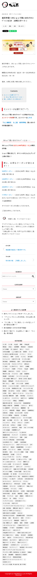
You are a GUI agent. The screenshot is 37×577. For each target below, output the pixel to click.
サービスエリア (17, 464)
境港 (21, 523)
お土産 (16, 344)
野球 (22, 518)
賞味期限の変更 (20, 515)
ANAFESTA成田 (20, 439)
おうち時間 (6, 349)
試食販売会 (31, 410)
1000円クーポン (7, 179)
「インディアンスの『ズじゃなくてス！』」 (14, 505)
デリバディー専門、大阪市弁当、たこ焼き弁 (14, 552)
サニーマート (12, 449)
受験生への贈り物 (7, 405)
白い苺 (4, 554)
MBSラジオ (6, 459)
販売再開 (25, 464)
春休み (24, 410)
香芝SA (9, 537)
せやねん (5, 479)
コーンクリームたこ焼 (22, 376)
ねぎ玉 (26, 413)
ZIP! (31, 444)
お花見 (22, 491)
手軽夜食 (5, 486)
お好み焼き (11, 376)
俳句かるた (11, 371)
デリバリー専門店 (7, 415)
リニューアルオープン (8, 457)
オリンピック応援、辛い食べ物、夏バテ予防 (14, 564)
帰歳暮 (4, 371)
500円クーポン (7, 171)
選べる (30, 405)
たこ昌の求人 (23, 435)
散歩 (19, 361)
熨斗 (10, 393)
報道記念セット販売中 (21, 554)
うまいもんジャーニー (8, 444)
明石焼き (23, 347)
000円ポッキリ (7, 562)
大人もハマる (17, 403)
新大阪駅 (30, 356)
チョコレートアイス (17, 364)
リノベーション (7, 400)
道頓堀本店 (12, 361)
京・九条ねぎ (14, 349)
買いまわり (21, 26)
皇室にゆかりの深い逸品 (20, 469)
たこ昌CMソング (7, 469)
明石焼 (4, 347)
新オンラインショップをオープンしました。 (19, 314)
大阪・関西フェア (7, 523)
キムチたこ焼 (6, 364)
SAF (31, 493)
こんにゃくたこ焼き (14, 386)
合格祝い (24, 391)
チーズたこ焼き (26, 359)
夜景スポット (29, 496)
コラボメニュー (14, 437)
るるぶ (27, 527)
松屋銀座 (5, 527)
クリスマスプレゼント (24, 474)
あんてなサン (13, 540)
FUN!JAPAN (29, 515)
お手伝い (13, 425)
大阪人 (10, 347)
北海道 (19, 425)
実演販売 (21, 400)
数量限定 (26, 373)
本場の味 (5, 413)
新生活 (4, 381)
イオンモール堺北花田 (8, 439)
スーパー (5, 410)
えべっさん (13, 488)
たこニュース (6, 359)
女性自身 (30, 469)
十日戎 (20, 488)
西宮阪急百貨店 (17, 557)
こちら (30, 117)
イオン (25, 425)
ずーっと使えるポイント (9, 461)
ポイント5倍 (20, 383)
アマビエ (20, 369)
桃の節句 (5, 452)
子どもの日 (26, 449)
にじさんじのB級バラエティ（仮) (11, 476)
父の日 (17, 356)
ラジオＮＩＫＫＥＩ (18, 537)
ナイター (28, 518)
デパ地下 (12, 527)
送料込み (26, 364)
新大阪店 (5, 361)
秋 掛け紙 (14, 474)
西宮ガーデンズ (7, 557)
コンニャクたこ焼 (27, 388)
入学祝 (4, 393)
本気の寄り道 (29, 537)
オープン (16, 420)
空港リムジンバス (23, 540)
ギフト (29, 354)
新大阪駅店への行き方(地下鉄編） (15, 328)
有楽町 (16, 442)
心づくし (28, 508)
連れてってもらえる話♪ (15, 14)
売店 (20, 427)
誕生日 (12, 447)
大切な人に (6, 356)
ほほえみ (20, 513)
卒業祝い (31, 391)
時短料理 (12, 410)
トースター (28, 447)
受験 (21, 437)
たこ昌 (4, 26)
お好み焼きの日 (29, 479)
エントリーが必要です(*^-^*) (11, 95)
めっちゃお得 (18, 413)
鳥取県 (16, 523)
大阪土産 (26, 344)
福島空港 (16, 520)
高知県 (4, 449)
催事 (17, 395)
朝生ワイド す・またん (9, 542)
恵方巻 (26, 420)
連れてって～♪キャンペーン (10, 432)
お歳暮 (27, 366)
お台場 (12, 459)
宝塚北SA (5, 540)
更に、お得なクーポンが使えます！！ (13, 99)
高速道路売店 (26, 403)
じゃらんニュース (7, 520)
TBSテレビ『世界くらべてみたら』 (12, 510)
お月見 (24, 483)
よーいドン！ (24, 545)
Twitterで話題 (17, 471)
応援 (21, 373)
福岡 (4, 420)
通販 (10, 26)
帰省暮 (4, 376)
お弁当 (18, 391)
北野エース (24, 520)
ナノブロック (6, 369)
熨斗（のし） (6, 383)
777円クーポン (7, 195)
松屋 (27, 452)
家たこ (21, 349)
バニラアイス (15, 398)
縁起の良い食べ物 (7, 403)
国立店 (4, 518)
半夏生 (15, 498)
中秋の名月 (17, 483)
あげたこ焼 (6, 425)
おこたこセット (7, 481)
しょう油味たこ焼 (16, 351)
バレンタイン (6, 422)
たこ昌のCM (23, 432)
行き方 (18, 371)
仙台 (16, 496)
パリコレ (25, 481)
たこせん (23, 356)
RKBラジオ (15, 503)
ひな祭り (26, 422)
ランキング (15, 435)
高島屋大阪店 (6, 435)
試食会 (29, 552)
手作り (21, 366)
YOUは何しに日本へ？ (8, 466)
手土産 (26, 369)
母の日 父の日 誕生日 (25, 378)
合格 (25, 437)
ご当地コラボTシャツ (23, 525)
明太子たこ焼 (6, 373)
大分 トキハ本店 (28, 427)
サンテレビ (10, 496)
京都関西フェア (16, 430)
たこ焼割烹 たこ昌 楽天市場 (14, 122)
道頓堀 (27, 383)
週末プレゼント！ (22, 542)
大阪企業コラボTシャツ (9, 532)
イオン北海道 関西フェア (10, 378)
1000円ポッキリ (15, 545)
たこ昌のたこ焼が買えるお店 (10, 354)
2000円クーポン (7, 187)
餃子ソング (19, 466)
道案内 (31, 369)
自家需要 (16, 347)
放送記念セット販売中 (27, 476)
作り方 (13, 422)
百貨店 (11, 413)
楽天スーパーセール (18, 393)
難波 (13, 383)
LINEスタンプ (16, 530)
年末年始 (22, 395)
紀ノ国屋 (9, 420)
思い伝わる (11, 391)
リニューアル (29, 393)
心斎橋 (32, 523)
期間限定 (23, 408)
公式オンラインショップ (27, 386)
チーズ (30, 351)
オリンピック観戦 (7, 471)
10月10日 (20, 479)
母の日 (4, 386)
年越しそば (29, 486)
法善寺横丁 (6, 545)
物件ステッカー (7, 530)
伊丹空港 (25, 457)
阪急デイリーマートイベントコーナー (12, 559)
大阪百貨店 (23, 442)
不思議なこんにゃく (16, 417)
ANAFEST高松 (6, 493)
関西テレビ (26, 461)
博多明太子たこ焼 (16, 388)
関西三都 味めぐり (18, 508)
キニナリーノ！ (14, 547)
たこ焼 (10, 344)
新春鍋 (4, 391)
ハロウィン (24, 405)
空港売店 (31, 398)
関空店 (18, 410)
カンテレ (18, 457)
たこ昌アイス (6, 398)
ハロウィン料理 (7, 464)
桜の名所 (23, 535)
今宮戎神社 (6, 488)
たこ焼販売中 (6, 408)
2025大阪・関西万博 (8, 395)
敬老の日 (5, 437)
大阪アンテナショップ (22, 444)
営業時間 (16, 405)
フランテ (19, 454)
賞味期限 (11, 554)
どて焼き (5, 366)
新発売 (25, 351)
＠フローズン (6, 427)
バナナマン (27, 466)
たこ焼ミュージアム (22, 459)
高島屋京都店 (20, 447)
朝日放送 (5, 547)
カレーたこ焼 (6, 388)
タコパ (27, 349)
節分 (31, 420)
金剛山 (26, 493)
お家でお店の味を (26, 361)
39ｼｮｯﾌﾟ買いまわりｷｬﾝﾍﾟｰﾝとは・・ (15, 97)
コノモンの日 (6, 503)
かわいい (20, 422)
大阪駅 (13, 369)
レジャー (24, 371)
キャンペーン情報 (18, 452)
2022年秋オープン (7, 442)
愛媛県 (19, 449)
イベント (21, 498)
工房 (30, 459)
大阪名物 (30, 347)
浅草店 (32, 452)
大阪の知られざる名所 (8, 515)
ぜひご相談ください (8, 535)
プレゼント (30, 395)
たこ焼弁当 (24, 415)
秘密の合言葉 (30, 491)
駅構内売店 (6, 454)
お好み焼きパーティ (20, 501)
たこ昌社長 (30, 505)
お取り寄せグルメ (7, 483)
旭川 (4, 537)
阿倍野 (26, 523)
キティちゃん (15, 408)
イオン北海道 (6, 430)
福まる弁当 (6, 417)
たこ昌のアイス (14, 366)
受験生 (15, 400)
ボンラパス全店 (27, 417)
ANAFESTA (14, 427)
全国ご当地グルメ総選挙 (9, 513)
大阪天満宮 (6, 474)
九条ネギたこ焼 (16, 359)
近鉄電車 (30, 535)
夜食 (29, 483)
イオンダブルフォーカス (9, 525)
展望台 (21, 496)
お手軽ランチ (21, 486)
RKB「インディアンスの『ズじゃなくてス (13, 549)
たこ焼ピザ (12, 479)
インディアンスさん (8, 501)
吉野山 (17, 535)
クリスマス (15, 373)
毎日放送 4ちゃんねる (26, 547)
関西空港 (11, 381)
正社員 (30, 435)
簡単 (12, 356)
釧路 (4, 496)
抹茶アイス (23, 398)
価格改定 (20, 493)
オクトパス (12, 486)
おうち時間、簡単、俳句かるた (11, 491)
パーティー (23, 354)
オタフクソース (17, 481)
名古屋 (12, 454)
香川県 (13, 493)
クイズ (19, 461)
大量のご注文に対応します (24, 532)
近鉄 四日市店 (7, 508)
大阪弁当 (16, 415)
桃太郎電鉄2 (20, 527)
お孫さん (5, 498)
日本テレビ (6, 447)
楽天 (15, 26)
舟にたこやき (27, 471)
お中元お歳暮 (6, 351)
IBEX (11, 452)
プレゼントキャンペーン (21, 381)
